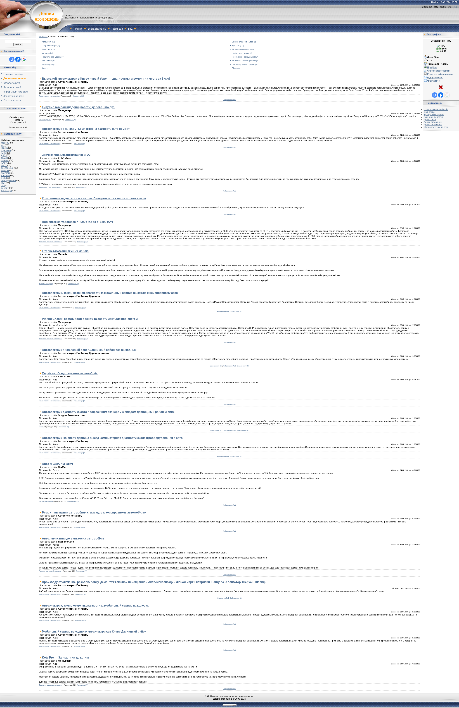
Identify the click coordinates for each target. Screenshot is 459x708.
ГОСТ (4, 165)
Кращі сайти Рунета (434, 114)
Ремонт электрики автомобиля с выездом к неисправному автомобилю (94, 512)
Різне (234, 68)
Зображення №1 (229, 100)
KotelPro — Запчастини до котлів (65, 657)
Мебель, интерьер (46, 284)
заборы (5, 170)
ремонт (5, 188)
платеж (5, 160)
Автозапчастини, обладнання (50, 187)
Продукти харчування (51, 57)
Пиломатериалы (45, 119)
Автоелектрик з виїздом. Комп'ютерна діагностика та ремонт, (86, 128)
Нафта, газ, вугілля (240, 53)
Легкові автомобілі (46, 501)
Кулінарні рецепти (433, 117)
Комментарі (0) (78, 96)
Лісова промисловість (242, 49)
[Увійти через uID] (12, 59)
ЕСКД (4, 178)
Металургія (47, 53)
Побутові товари (49, 45)
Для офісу (236, 45)
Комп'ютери (47, 49)
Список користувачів (438, 71)
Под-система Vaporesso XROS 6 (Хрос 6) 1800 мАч (77, 221)
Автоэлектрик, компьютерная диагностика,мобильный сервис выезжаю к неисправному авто (110, 292)
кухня (4, 153)
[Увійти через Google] (24, 59)
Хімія (44, 68)
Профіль (432, 67)
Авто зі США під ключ (57, 463)
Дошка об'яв (430, 119)
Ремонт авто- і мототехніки (49, 96)
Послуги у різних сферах (243, 64)
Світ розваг (429, 112)
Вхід (130, 29)
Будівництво (47, 64)
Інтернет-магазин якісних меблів (65, 251)
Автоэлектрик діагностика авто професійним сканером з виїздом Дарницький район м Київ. (108, 411)
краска (4, 148)
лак (2, 145)
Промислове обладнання (243, 57)
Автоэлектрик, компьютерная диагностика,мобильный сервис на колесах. (95, 605)
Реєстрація (117, 29)
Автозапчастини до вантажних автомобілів (73, 538)
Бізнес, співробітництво (242, 42)
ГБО (3, 183)
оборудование (8, 180)
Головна (78, 29)
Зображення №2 (236, 311)
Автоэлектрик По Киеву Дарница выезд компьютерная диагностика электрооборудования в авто (112, 437)
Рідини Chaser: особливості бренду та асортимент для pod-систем (90, 318)
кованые (5, 175)
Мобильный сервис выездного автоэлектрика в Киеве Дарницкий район (94, 631)
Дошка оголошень (97, 29)
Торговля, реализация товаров (50, 242)
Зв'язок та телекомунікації (244, 61)
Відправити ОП (435, 77)
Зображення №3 (243, 366)
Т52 (3, 185)
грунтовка (6, 150)
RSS (455, 7)
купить (4, 163)
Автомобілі (46, 42)
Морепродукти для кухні (436, 127)
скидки (4, 158)
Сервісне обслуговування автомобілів (70, 373)
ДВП (3, 155)
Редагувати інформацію (440, 74)
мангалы (5, 173)
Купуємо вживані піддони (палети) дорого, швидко (78, 107)
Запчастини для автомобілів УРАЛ (66, 154)
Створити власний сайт (436, 109)
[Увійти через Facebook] (18, 59)
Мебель (5, 143)
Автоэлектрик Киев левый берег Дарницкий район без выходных (89, 349)
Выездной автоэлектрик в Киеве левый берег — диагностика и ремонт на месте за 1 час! (106, 78)
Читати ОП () (433, 81)
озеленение (7, 168)
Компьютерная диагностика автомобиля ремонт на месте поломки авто (94, 198)
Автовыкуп (6, 190)
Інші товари (47, 61)
